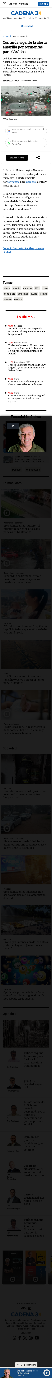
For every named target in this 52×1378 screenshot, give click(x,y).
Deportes (13, 3)
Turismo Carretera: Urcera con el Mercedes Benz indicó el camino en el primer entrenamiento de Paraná (26, 349)
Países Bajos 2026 (22, 362)
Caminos (23, 3)
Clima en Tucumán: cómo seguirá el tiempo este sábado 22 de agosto (26, 398)
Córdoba (30, 18)
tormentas (13, 181)
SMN (37, 288)
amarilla (16, 288)
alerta (7, 288)
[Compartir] (38, 157)
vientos (43, 294)
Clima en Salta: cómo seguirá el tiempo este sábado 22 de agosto (26, 383)
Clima (16, 379)
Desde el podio (20, 343)
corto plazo (9, 294)
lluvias (34, 294)
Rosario (42, 18)
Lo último (25, 317)
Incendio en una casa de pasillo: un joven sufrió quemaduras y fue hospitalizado (26, 331)
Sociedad (7, 36)
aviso (45, 288)
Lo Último (7, 18)
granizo (8, 299)
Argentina (17, 18)
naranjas (27, 288)
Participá (43, 3)
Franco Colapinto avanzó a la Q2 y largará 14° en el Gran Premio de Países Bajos (26, 367)
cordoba (18, 299)
